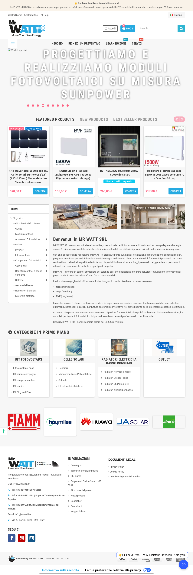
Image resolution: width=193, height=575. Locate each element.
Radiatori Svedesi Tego (116, 377)
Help (44, 15)
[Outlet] (164, 347)
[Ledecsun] (176, 421)
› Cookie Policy (116, 471)
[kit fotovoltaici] (28, 347)
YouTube (21, 538)
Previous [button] (176, 119)
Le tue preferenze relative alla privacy (113, 570)
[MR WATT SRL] (27, 28)
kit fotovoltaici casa (23, 368)
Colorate (62, 380)
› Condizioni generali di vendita (124, 476)
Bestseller (76, 500)
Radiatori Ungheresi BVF (116, 383)
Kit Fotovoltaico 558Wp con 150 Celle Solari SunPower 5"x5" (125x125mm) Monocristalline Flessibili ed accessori (28, 176)
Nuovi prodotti (78, 495)
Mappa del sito (78, 511)
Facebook (11, 538)
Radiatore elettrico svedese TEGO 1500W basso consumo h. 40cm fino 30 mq (164, 174)
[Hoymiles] (31, 421)
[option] (28, 161)
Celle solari (74, 359)
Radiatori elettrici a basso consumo (119, 361)
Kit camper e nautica (24, 380)
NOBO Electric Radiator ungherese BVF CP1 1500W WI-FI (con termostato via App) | (74, 174)
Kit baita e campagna (24, 374)
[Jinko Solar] (140, 421)
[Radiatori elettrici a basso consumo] (119, 347)
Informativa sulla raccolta (60, 570)
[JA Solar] (103, 421)
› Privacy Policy (116, 466)
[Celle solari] (74, 347)
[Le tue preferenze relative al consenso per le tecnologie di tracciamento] (3, 431)
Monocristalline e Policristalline (75, 374)
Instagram (31, 538)
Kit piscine (18, 386)
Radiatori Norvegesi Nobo (117, 371)
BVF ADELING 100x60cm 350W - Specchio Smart (119, 172)
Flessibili (63, 368)
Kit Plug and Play (22, 392)
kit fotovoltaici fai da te (70, 386)
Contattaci (32, 15)
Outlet (164, 359)
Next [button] (182, 119)
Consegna (76, 465)
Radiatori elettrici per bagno (118, 389)
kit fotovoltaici (28, 359)
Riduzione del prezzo (81, 490)
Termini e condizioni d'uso (84, 470)
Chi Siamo (16, 15)
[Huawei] (67, 421)
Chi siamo (76, 476)
